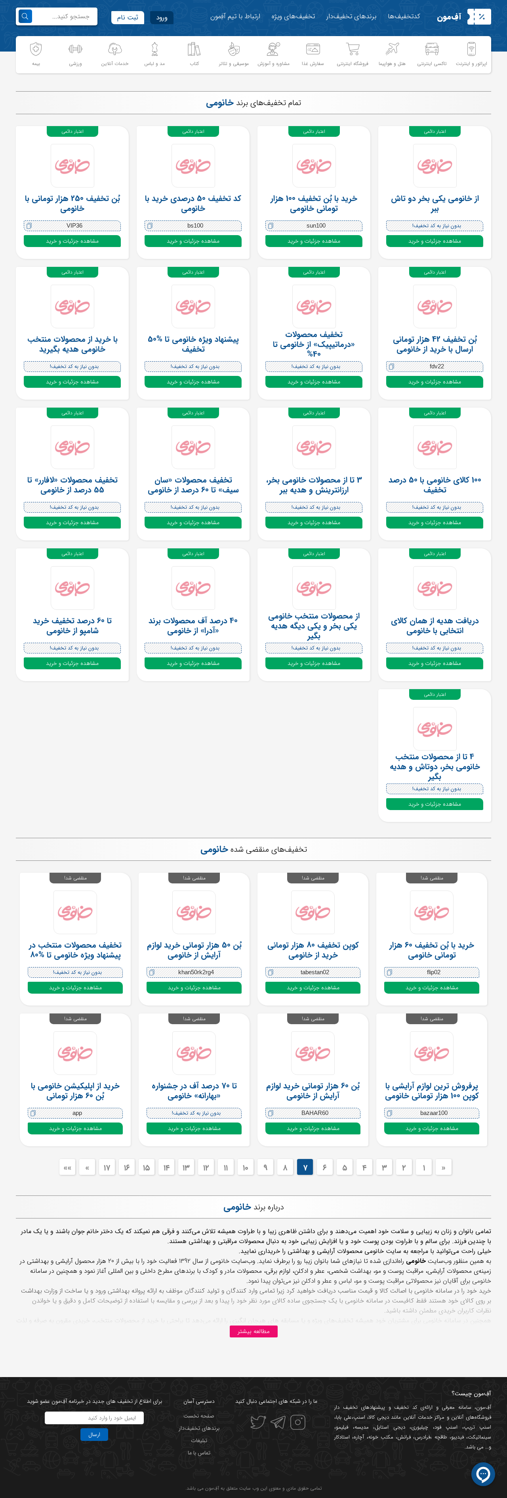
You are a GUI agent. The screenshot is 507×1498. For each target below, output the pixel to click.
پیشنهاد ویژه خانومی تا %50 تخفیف (193, 344)
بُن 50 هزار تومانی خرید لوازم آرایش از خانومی (194, 950)
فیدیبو (457, 1437)
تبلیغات (199, 1440)
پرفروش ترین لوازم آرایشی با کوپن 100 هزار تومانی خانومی (432, 1091)
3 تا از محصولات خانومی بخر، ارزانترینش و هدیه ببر (314, 485)
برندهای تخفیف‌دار (351, 16)
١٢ (206, 1168)
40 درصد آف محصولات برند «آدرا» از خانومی (193, 626)
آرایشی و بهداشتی (51, 1261)
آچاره (359, 1437)
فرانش (404, 1437)
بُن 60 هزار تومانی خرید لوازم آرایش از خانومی (313, 1091)
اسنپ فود (446, 1427)
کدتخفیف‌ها (404, 16)
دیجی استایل (390, 1427)
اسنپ (359, 1417)
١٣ (186, 1168)
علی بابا (344, 1417)
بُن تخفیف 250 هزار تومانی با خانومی (72, 203)
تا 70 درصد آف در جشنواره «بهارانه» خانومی (194, 1091)
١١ (226, 1168)
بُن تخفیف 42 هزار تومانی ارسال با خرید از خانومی (435, 344)
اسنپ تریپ (478, 1427)
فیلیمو (342, 1427)
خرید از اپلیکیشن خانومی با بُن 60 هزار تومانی (75, 1091)
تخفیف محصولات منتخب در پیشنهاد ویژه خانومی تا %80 (75, 950)
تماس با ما (199, 1452)
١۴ (167, 1168)
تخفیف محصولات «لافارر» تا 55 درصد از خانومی (72, 485)
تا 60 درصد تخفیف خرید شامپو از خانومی (72, 626)
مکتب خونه (380, 1437)
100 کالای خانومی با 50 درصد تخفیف (435, 485)
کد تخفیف (405, 1407)
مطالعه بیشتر (254, 1331)
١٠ (245, 1168)
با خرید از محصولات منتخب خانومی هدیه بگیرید (72, 344)
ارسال (94, 1434)
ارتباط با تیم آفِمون (235, 16)
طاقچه (439, 1437)
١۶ (127, 1168)
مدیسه (362, 1427)
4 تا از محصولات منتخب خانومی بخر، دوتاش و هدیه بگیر (435, 766)
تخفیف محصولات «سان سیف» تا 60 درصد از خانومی (193, 485)
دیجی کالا (379, 1417)
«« (67, 1168)
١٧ (107, 1168)
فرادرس (422, 1437)
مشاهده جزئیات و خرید (434, 241)
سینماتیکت (479, 1437)
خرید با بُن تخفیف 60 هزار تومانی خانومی (431, 950)
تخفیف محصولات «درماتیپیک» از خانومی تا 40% (314, 344)
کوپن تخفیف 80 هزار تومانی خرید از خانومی (313, 950)
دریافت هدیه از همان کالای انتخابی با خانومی (435, 626)
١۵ (146, 1168)
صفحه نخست (198, 1416)
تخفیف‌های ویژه (293, 16)
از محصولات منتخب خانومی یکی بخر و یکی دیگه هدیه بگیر (314, 626)
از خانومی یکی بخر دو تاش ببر (435, 203)
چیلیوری (419, 1427)
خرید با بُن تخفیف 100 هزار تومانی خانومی (314, 203)
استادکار (342, 1437)
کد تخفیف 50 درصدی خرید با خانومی (193, 203)
